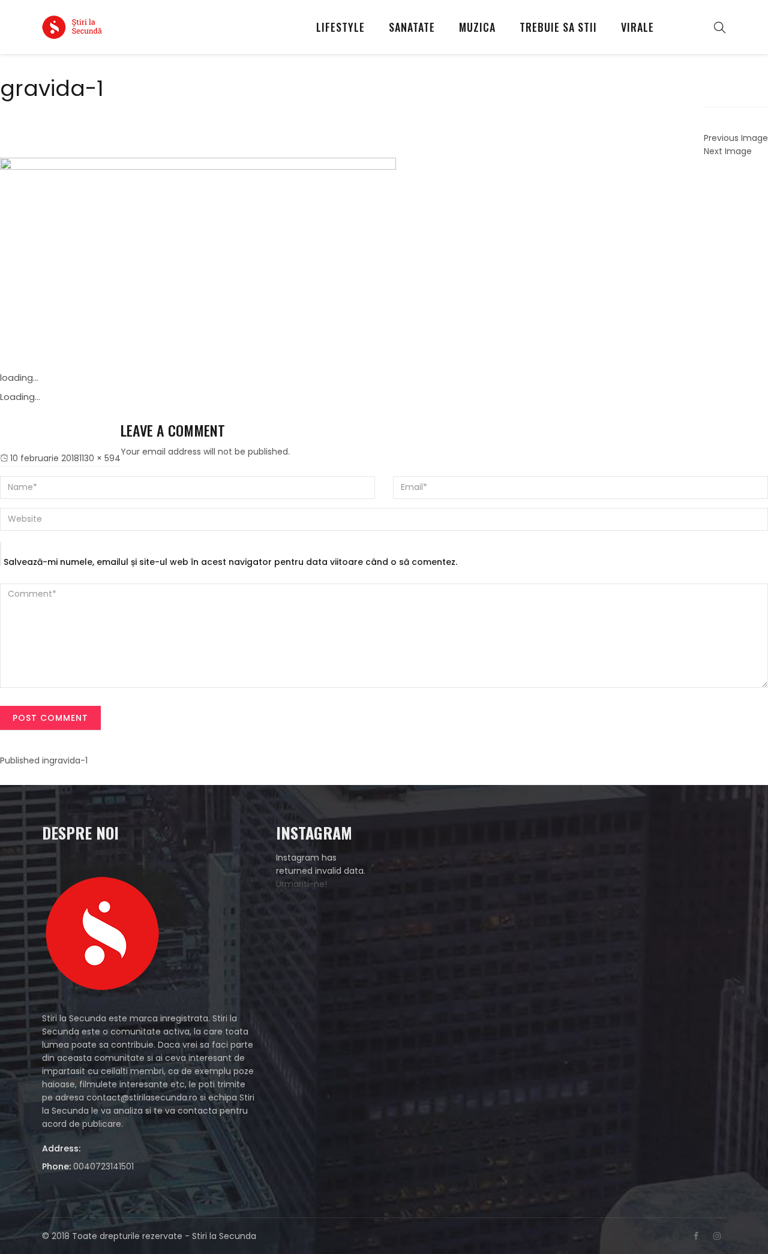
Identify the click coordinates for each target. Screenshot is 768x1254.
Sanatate (412, 27)
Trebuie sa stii (558, 27)
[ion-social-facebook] (696, 1236)
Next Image (728, 151)
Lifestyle (340, 27)
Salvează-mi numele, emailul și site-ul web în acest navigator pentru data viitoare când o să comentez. (230, 562)
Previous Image (736, 138)
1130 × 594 (100, 458)
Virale (637, 27)
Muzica (477, 27)
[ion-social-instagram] (717, 1236)
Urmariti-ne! (301, 884)
